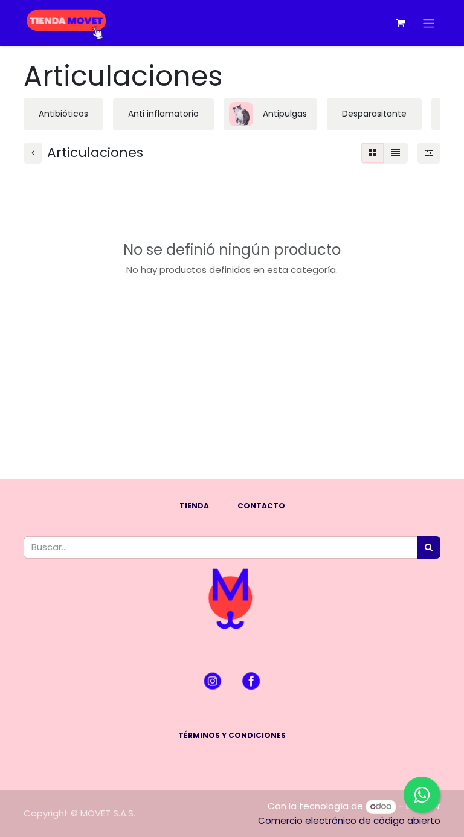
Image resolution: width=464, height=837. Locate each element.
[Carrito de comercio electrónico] (400, 22)
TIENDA (194, 506)
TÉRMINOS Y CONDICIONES (232, 735)
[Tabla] (372, 153)
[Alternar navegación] (428, 22)
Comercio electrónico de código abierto (349, 820)
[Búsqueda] (428, 547)
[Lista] (396, 153)
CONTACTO (261, 506)
